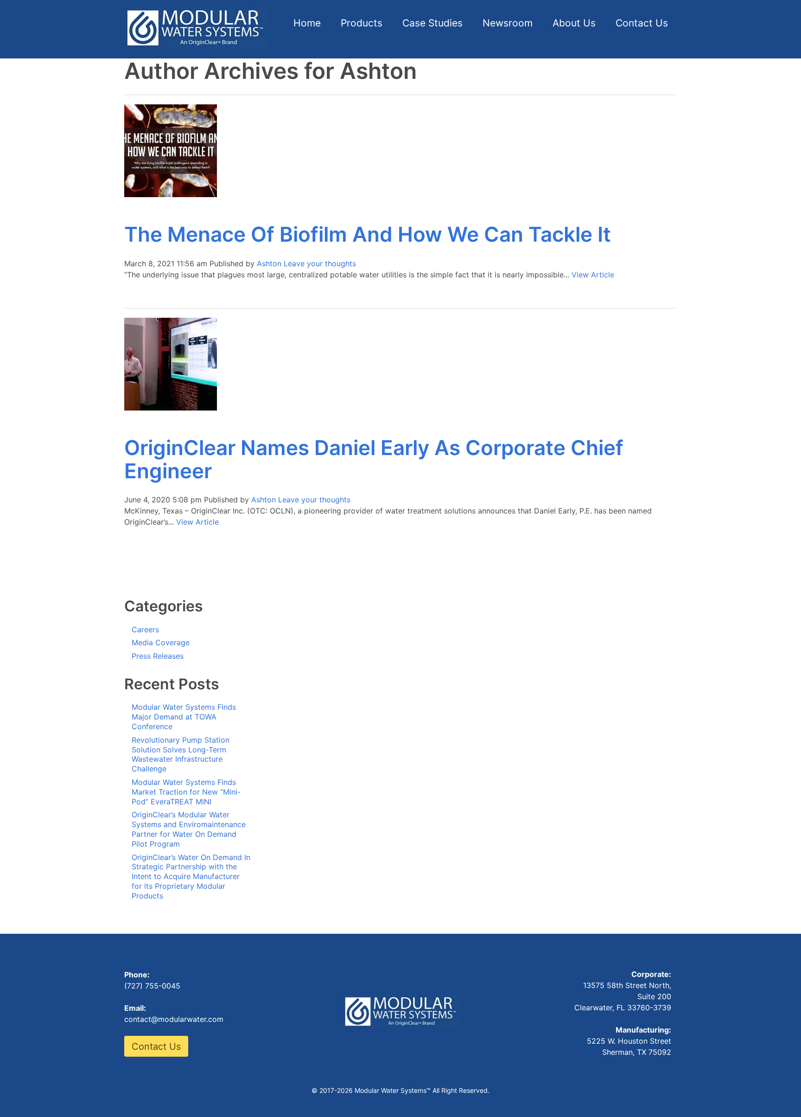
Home (307, 23)
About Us (574, 23)
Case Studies (432, 23)
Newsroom (508, 23)
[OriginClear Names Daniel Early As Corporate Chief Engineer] (170, 407)
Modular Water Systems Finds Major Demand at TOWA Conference (184, 716)
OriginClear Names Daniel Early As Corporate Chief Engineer (373, 459)
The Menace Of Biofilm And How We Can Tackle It (367, 234)
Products (361, 23)
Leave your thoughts (320, 263)
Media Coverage (161, 642)
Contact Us (642, 23)
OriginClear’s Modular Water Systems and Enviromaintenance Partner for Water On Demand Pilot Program (189, 829)
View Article (593, 274)
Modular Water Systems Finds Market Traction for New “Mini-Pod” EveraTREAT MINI (186, 791)
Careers (145, 629)
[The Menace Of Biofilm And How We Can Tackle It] (170, 194)
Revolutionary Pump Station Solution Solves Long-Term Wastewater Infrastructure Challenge (180, 754)
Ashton (269, 263)
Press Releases (158, 656)
